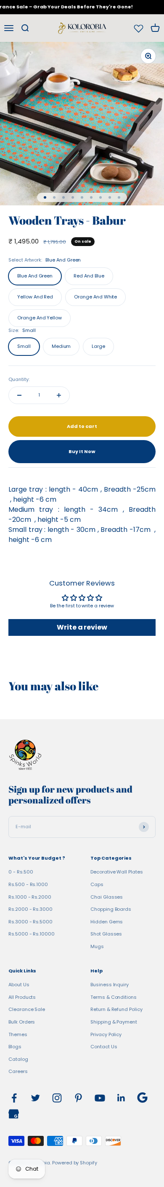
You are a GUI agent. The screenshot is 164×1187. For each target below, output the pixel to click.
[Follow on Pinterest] (78, 1098)
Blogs (14, 1046)
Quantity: (18, 379)
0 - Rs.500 (20, 871)
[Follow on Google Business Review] (13, 1114)
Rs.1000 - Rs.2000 (29, 897)
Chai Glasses (106, 897)
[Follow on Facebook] (14, 1098)
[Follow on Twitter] (35, 1098)
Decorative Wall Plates (116, 871)
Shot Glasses (106, 933)
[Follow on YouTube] (100, 1098)
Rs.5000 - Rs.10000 (31, 933)
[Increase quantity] (58, 395)
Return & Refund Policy (116, 1009)
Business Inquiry (109, 984)
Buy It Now (82, 451)
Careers (18, 1071)
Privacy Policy (106, 1034)
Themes (17, 1034)
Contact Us (103, 1046)
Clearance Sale (26, 1009)
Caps (96, 884)
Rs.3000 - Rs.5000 (30, 921)
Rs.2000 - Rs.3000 (30, 909)
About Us (18, 984)
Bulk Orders (21, 1022)
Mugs (97, 946)
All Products (22, 997)
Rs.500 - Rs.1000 (28, 884)
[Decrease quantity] (19, 395)
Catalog (18, 1059)
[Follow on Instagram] (57, 1098)
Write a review (82, 627)
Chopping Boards (110, 909)
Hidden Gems (106, 921)
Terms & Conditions (113, 997)
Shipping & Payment (113, 1022)
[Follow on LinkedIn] (121, 1098)
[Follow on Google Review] (142, 1097)
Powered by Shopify (74, 1162)
